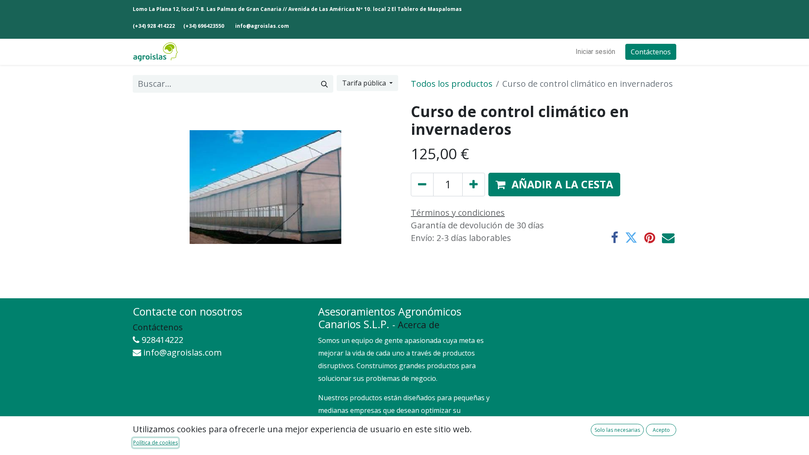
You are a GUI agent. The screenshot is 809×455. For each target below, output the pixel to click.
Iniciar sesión (595, 52)
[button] (554, 184)
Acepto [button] (661, 430)
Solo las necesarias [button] (617, 430)
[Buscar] (324, 84)
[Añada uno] (473, 184)
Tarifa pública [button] (365, 83)
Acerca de (418, 324)
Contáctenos (651, 51)
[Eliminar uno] (422, 184)
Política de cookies (155, 442)
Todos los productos (452, 83)
